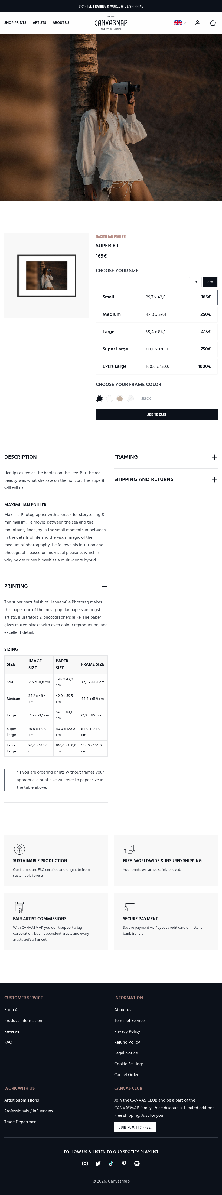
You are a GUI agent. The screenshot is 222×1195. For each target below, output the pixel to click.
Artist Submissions (21, 1100)
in (195, 282)
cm (210, 282)
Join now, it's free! (135, 1126)
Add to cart (156, 414)
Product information (23, 1020)
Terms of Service (129, 1020)
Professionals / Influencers (28, 1111)
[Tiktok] (111, 1163)
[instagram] (85, 1163)
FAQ (8, 1042)
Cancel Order (126, 1075)
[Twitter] (98, 1163)
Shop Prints (15, 23)
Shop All (12, 1010)
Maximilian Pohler (111, 236)
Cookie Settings (129, 1064)
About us (61, 23)
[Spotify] (137, 1163)
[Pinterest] (124, 1163)
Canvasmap (119, 1181)
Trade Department (21, 1122)
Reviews (12, 1031)
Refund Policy (127, 1042)
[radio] (157, 297)
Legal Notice (126, 1053)
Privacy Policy (127, 1031)
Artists (39, 23)
